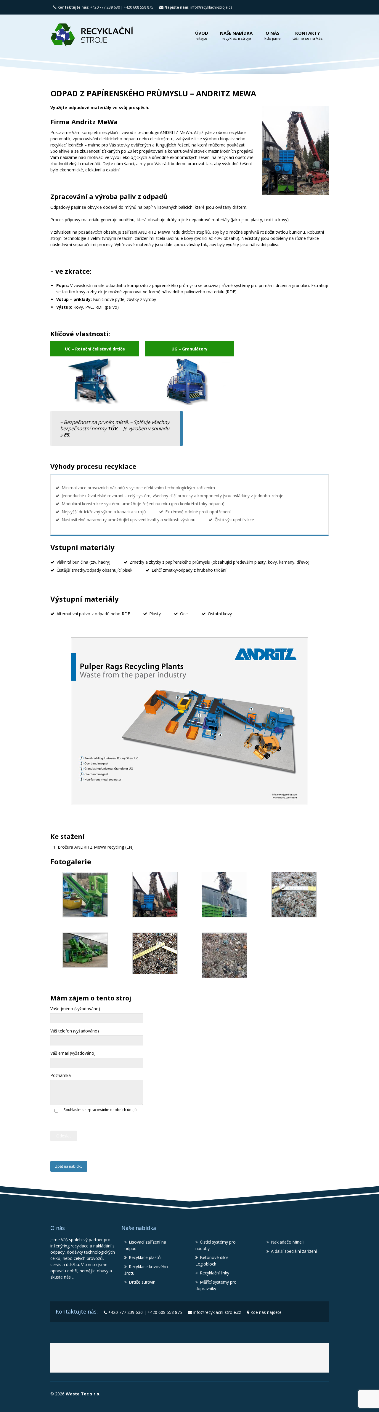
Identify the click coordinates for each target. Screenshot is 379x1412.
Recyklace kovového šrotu (146, 1270)
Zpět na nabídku (69, 1166)
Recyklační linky (214, 1273)
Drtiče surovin (142, 1282)
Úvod (201, 35)
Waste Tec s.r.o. (82, 1394)
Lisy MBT (252, 1360)
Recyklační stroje (197, 1360)
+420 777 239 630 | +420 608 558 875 (105, 7)
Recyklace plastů (145, 1257)
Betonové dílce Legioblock (212, 1261)
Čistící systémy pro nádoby (215, 1245)
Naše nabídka (236, 35)
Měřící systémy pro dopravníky (216, 1285)
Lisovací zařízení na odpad (145, 1245)
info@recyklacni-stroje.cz (198, 7)
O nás (272, 35)
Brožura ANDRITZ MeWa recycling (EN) (96, 847)
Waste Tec (128, 1360)
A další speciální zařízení (294, 1251)
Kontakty (308, 35)
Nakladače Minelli (287, 1242)
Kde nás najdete (266, 1312)
